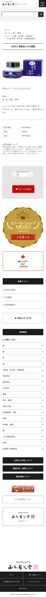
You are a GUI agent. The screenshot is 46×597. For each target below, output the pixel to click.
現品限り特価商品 (10, 449)
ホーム (7, 30)
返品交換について (23, 476)
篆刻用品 (6, 382)
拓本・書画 (7, 400)
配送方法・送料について (23, 468)
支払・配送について (35, 575)
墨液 (19, 33)
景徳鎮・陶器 (8, 424)
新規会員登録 (9, 290)
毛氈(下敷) (7, 406)
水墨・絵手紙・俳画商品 (22, 36)
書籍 (4, 394)
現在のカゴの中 (24, 318)
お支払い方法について (23, 460)
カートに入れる (25, 189)
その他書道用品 (9, 437)
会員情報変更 (9, 305)
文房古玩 (6, 388)
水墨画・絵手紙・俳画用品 (13, 370)
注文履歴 (8, 297)
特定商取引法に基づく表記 (11, 581)
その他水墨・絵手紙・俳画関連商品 (20, 39)
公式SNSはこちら (24, 499)
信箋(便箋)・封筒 (9, 412)
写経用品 (6, 376)
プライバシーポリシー (34, 581)
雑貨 (4, 443)
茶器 (4, 418)
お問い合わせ (23, 588)
